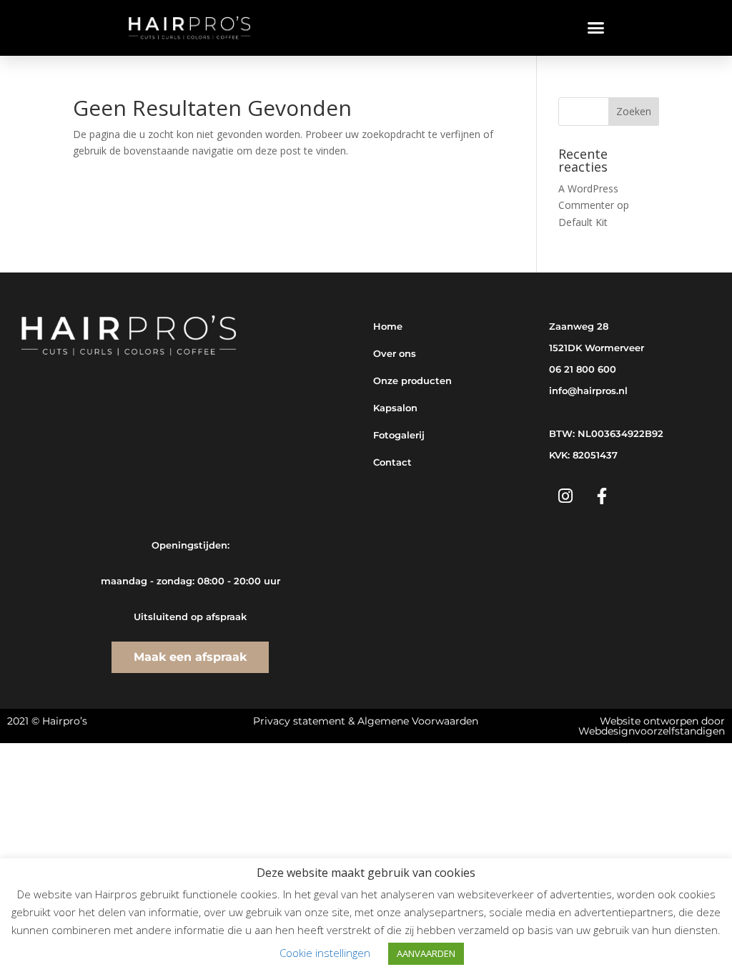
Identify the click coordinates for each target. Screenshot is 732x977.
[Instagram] (565, 496)
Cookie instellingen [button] (325, 953)
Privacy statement (299, 721)
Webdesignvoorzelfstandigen (651, 731)
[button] (596, 27)
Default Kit (583, 222)
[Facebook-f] (601, 496)
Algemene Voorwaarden (417, 721)
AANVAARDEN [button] (426, 953)
